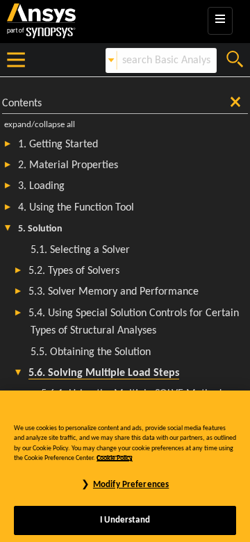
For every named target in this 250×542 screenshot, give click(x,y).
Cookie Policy (115, 458)
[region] (125, 466)
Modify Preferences (131, 484)
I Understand (125, 520)
